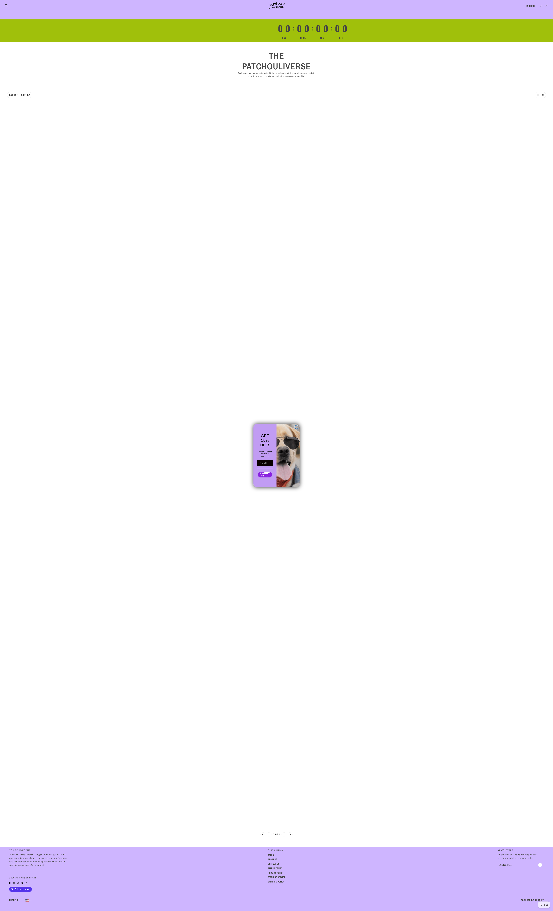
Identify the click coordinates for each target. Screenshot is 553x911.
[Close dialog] (296, 427)
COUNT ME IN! (265, 474)
